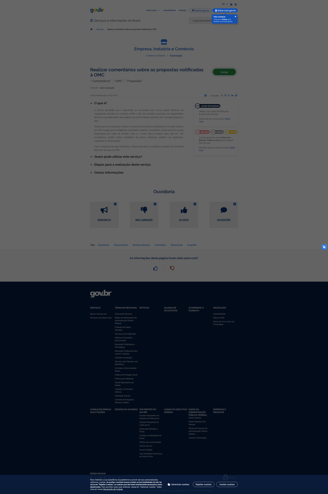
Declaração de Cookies (113, 489)
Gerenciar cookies (180, 484)
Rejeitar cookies (204, 484)
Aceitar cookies (227, 484)
